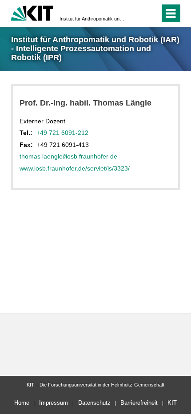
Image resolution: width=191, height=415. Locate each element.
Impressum (53, 402)
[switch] (137, 13)
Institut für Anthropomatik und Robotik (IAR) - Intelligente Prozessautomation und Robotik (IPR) (93, 18)
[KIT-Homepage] (32, 12)
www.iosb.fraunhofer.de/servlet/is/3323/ (75, 168)
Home (21, 402)
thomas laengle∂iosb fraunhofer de (68, 156)
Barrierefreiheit (139, 402)
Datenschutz (94, 402)
